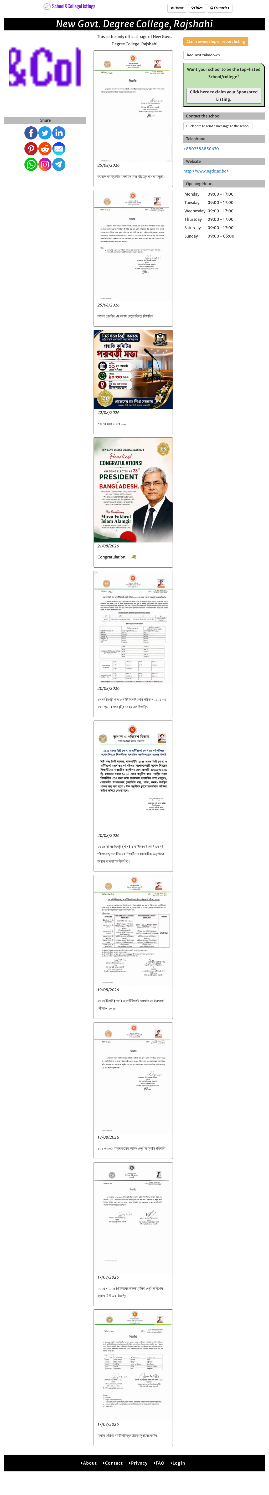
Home (179, 8)
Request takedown (203, 55)
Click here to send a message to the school (218, 126)
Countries (221, 8)
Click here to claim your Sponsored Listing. (224, 95)
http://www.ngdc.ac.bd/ (205, 171)
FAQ (160, 1463)
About (90, 1463)
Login (179, 1463)
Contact (114, 1463)
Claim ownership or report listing (216, 41)
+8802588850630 (201, 148)
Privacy (139, 1463)
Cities (198, 8)
